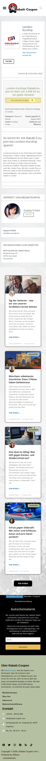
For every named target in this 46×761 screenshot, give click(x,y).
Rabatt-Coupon (10, 670)
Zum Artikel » (14, 337)
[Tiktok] (31, 744)
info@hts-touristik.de (11, 233)
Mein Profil (28, 214)
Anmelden (23, 647)
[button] (4, 8)
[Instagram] (14, 744)
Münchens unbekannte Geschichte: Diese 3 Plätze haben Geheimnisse (23, 379)
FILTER (9, 61)
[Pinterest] (20, 744)
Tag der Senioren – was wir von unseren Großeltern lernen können (23, 303)
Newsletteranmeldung (23, 601)
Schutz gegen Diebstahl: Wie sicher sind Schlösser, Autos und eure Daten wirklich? (23, 532)
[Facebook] (3, 744)
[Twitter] (9, 744)
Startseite (27, 597)
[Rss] (25, 744)
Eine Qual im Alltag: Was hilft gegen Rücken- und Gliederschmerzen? (22, 455)
